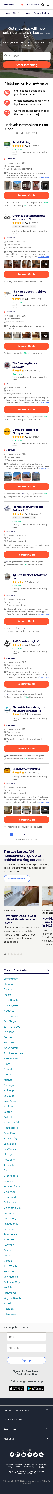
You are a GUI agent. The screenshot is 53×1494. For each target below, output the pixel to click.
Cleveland (10, 1197)
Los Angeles (11, 1005)
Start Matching (26, 65)
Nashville (9, 1245)
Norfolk (8, 1287)
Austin (7, 1250)
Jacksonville (11, 1058)
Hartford (9, 1042)
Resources (10, 1429)
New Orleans (11, 1101)
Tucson (8, 989)
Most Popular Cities (14, 1327)
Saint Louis (10, 1143)
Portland (9, 1213)
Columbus (10, 1202)
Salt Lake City (12, 1282)
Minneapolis (11, 1127)
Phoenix (8, 984)
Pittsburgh (10, 1229)
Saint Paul (9, 1133)
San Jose (9, 1032)
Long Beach (11, 1000)
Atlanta (8, 1079)
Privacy (9, 1466)
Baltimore (9, 1106)
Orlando (8, 1069)
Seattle (8, 1303)
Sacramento (11, 1016)
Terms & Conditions (27, 1474)
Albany (8, 1154)
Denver (8, 1037)
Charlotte (9, 1170)
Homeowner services (16, 1410)
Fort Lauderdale (13, 1053)
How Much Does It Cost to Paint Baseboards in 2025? (20, 919)
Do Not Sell (29, 1466)
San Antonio (11, 1277)
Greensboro (11, 1175)
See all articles (16, 878)
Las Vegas (10, 1149)
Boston (8, 1111)
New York (9, 1159)
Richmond (10, 1292)
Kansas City (10, 1138)
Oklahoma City (12, 1207)
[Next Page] (47, 834)
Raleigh (8, 1181)
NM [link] (14, 13)
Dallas (7, 1255)
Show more (44, 178)
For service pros (13, 1419)
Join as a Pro (32, 4)
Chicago (9, 1085)
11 (41, 834)
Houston (9, 1271)
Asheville (9, 1165)
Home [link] (7, 13)
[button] (8, 185)
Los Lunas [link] (25, 13)
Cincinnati (10, 1191)
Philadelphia (11, 1223)
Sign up (26, 1360)
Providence (10, 1234)
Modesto (9, 1010)
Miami (7, 1064)
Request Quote (26, 195)
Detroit (8, 1117)
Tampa (8, 1074)
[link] (26, 148)
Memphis (9, 1239)
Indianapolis (11, 1090)
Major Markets (15, 970)
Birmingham (11, 978)
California (18, 1466)
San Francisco (12, 1026)
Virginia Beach (12, 1298)
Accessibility (41, 1466)
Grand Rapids (12, 1122)
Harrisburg (10, 1218)
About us (9, 1438)
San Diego (10, 1021)
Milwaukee (10, 1314)
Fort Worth (10, 1266)
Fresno (8, 994)
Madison (9, 1308)
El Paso (8, 1261)
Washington (11, 1048)
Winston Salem (12, 1186)
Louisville (9, 1095)
